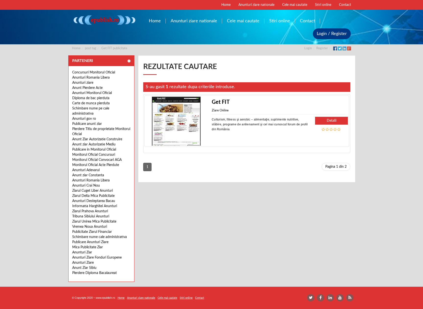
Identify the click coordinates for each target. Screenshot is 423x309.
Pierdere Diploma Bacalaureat (94, 273)
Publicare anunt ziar (87, 124)
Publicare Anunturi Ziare (90, 242)
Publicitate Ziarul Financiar (92, 232)
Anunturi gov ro (84, 118)
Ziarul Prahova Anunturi (90, 211)
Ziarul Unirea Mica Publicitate (94, 221)
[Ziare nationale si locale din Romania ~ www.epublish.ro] (104, 19)
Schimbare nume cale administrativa (99, 237)
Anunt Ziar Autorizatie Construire (97, 139)
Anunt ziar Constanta (88, 175)
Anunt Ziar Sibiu (84, 268)
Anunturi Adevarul (86, 170)
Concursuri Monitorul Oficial (93, 72)
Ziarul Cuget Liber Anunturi (92, 190)
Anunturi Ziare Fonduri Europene (97, 257)
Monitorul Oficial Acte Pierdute (95, 165)
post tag (90, 48)
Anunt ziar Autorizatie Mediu (94, 144)
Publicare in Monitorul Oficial (94, 149)
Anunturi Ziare (83, 262)
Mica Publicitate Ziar (87, 247)
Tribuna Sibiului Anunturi (90, 216)
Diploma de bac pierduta (90, 98)
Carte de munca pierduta (91, 103)
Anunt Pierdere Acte (87, 88)
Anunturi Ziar (82, 252)
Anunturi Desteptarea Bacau (93, 201)
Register (322, 48)
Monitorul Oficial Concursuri (93, 154)
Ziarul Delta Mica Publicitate (93, 196)
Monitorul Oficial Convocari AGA (97, 160)
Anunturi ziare (82, 82)
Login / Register (332, 34)
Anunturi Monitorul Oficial (92, 93)
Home (76, 48)
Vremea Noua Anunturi (89, 226)
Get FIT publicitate (114, 48)
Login (308, 48)
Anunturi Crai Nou (86, 185)
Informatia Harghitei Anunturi (94, 206)
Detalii (331, 120)
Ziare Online (220, 110)
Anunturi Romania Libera (91, 77)
